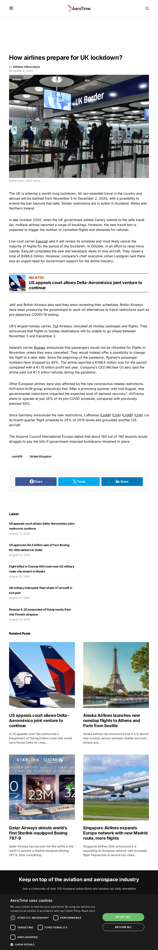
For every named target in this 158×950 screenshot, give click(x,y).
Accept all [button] (123, 917)
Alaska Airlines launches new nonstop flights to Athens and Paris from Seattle (111, 720)
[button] (11, 8)
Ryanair (39, 347)
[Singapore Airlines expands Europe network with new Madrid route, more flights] (116, 787)
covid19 (17, 456)
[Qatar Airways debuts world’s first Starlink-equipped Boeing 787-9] (42, 787)
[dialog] (79, 922)
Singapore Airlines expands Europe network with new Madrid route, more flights (115, 833)
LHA (116, 415)
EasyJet (42, 241)
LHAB (105, 415)
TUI (55, 326)
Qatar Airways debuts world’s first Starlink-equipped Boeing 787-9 (38, 833)
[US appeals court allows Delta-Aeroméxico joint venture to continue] (17, 283)
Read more (88, 911)
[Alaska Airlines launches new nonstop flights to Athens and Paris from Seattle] (116, 675)
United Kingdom (41, 456)
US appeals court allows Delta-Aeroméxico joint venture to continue (39, 720)
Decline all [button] (123, 927)
